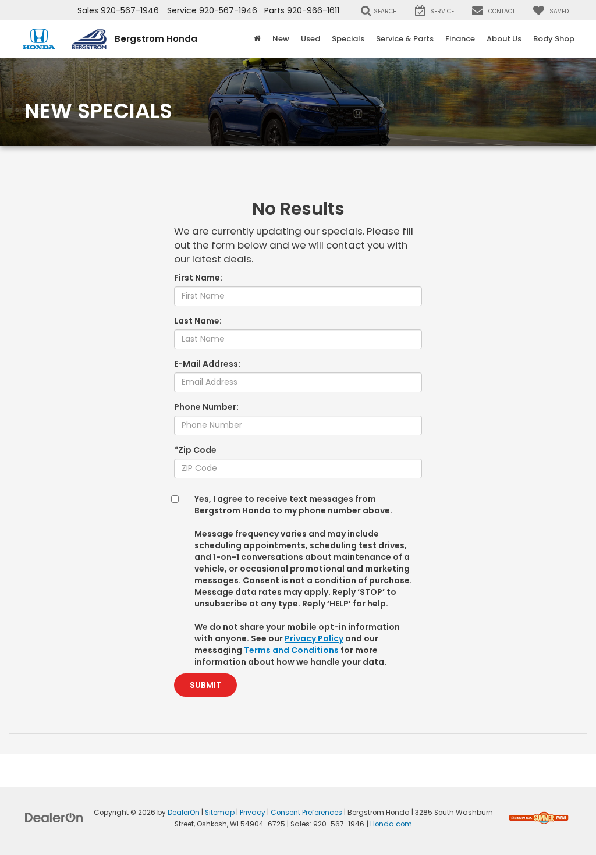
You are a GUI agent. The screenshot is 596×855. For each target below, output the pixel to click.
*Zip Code (195, 450)
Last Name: (198, 321)
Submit (205, 685)
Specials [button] (348, 38)
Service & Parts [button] (405, 38)
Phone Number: (206, 407)
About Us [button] (504, 38)
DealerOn (184, 812)
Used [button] (310, 38)
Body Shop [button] (553, 38)
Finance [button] (460, 38)
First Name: (198, 277)
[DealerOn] (54, 817)
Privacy (252, 812)
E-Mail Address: (207, 364)
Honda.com (391, 824)
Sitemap (220, 812)
